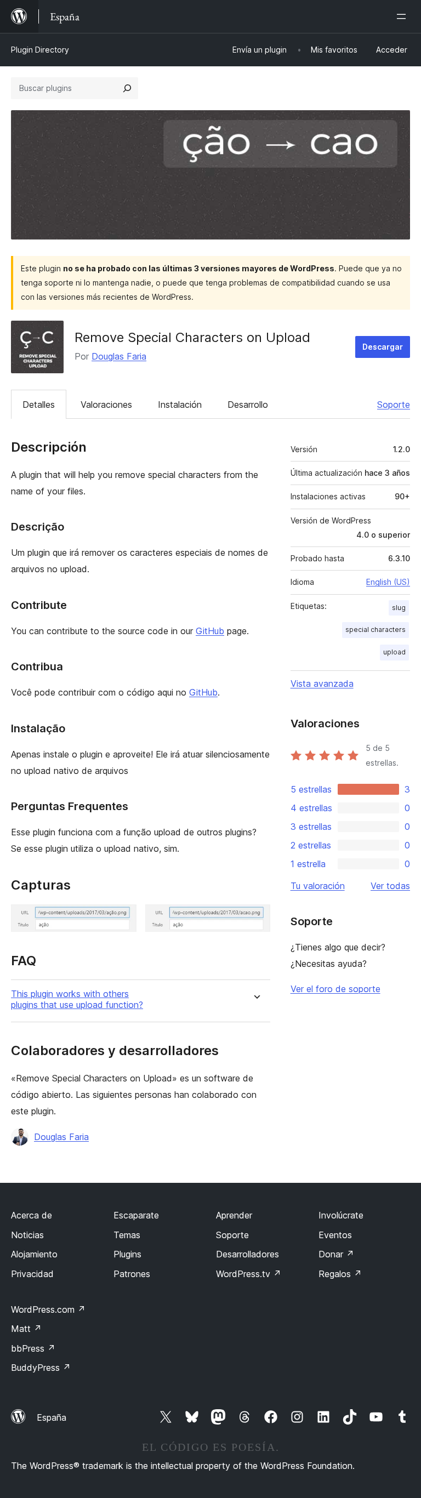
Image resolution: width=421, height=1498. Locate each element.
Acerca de (31, 1215)
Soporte (393, 404)
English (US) (388, 581)
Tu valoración (318, 885)
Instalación (180, 404)
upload (394, 652)
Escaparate (136, 1215)
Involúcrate (340, 1215)
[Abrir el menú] (403, 16)
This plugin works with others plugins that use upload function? (77, 999)
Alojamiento (34, 1254)
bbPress (33, 1348)
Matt (26, 1328)
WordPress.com (48, 1309)
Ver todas (390, 885)
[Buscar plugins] (127, 88)
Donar (336, 1254)
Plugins (127, 1254)
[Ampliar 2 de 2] (255, 919)
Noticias (27, 1234)
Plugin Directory (40, 49)
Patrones (131, 1273)
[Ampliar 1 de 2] (121, 919)
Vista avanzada (322, 683)
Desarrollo (247, 404)
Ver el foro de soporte (335, 988)
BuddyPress (41, 1367)
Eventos (335, 1234)
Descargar (382, 346)
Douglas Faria (119, 356)
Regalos (340, 1273)
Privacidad (32, 1273)
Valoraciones (106, 404)
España (51, 1417)
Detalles (38, 404)
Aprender (234, 1215)
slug (399, 607)
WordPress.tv (248, 1273)
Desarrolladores (247, 1254)
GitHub (210, 630)
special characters (375, 629)
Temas (126, 1234)
